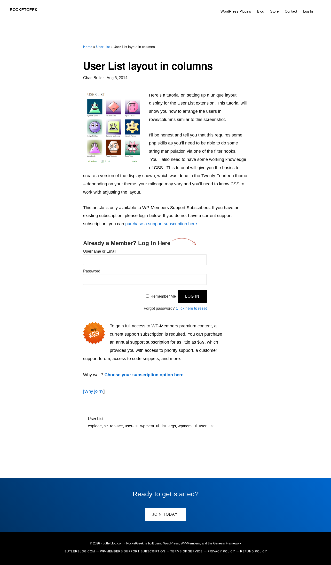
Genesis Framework (227, 543)
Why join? (93, 391)
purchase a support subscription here (161, 223)
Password (91, 271)
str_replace (113, 426)
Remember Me (163, 296)
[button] (318, 8)
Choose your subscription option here (143, 374)
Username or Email (99, 251)
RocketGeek (24, 9)
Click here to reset (191, 308)
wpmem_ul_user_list (195, 426)
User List (95, 419)
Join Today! (165, 514)
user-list (131, 426)
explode (95, 426)
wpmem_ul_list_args (158, 426)
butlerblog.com (113, 543)
